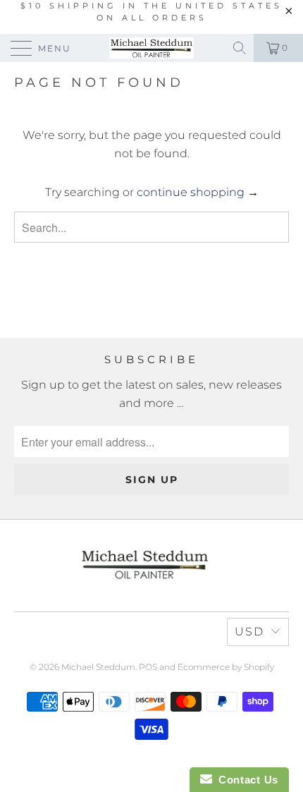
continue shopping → (198, 192)
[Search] (240, 48)
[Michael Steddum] (152, 48)
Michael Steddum (98, 667)
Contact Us (245, 780)
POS (148, 667)
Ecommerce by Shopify (226, 667)
